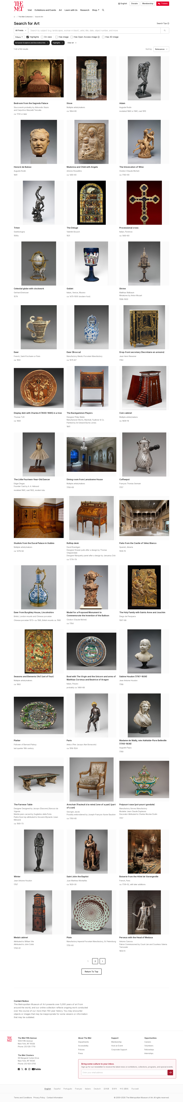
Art (60, 10)
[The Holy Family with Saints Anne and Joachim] (144, 587)
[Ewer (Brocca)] (91, 327)
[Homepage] (18, 6)
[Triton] (39, 203)
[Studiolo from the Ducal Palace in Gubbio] (39, 518)
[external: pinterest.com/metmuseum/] (26, 1069)
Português (68, 1089)
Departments (83, 1042)
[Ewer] (39, 327)
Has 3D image (111, 37)
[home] (15, 16)
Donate (134, 3)
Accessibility (83, 1046)
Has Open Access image (85, 37)
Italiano (88, 1089)
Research (84, 10)
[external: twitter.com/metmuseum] (22, 1069)
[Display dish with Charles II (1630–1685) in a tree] (39, 388)
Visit (30, 10)
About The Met (84, 1038)
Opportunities (150, 1038)
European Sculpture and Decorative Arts (30, 43)
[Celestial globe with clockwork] (39, 263)
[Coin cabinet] (144, 388)
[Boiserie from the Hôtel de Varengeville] (144, 852)
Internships (148, 1053)
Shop (94, 10)
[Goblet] (91, 263)
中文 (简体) (124, 1089)
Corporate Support (119, 1049)
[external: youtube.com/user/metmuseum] (36, 1069)
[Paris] (91, 715)
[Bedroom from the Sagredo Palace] (39, 78)
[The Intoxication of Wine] (144, 142)
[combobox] (94, 30)
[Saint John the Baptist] (91, 852)
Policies (81, 1049)
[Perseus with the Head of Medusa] (144, 912)
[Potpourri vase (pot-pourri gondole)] (144, 779)
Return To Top (91, 971)
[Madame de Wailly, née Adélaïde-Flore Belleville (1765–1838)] (144, 715)
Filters (18, 37)
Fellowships (149, 1049)
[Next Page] (103, 961)
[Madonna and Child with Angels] (91, 142)
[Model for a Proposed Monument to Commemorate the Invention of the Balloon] (91, 587)
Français (78, 1089)
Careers (147, 1042)
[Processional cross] (144, 203)
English (48, 1089)
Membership (147, 3)
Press (80, 1053)
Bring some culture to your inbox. (97, 1064)
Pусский (135, 1089)
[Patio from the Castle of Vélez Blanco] (144, 518)
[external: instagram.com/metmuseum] (29, 1069)
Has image (64, 37)
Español (57, 1089)
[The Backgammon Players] (91, 388)
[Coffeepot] (144, 454)
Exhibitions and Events (45, 10)
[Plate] (91, 912)
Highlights (34, 37)
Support (114, 1038)
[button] (98, 37)
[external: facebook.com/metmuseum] (19, 1069)
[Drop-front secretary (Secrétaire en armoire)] (144, 327)
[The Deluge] (91, 203)
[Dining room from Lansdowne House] (91, 454)
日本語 (106, 1089)
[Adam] (144, 78)
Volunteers (148, 1046)
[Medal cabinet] (39, 912)
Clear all (71, 43)
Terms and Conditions (23, 1097)
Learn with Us (71, 10)
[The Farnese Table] (39, 779)
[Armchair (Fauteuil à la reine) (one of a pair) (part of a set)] (91, 779)
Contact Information (55, 1097)
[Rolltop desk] (91, 518)
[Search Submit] (164, 30)
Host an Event (117, 1046)
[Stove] (91, 78)
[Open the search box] (103, 10)
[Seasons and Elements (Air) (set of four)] (39, 651)
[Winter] (39, 852)
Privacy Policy (39, 1097)
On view (48, 37)
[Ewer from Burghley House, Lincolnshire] (39, 587)
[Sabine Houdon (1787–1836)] (144, 651)
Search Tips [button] (162, 23)
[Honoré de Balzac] (39, 142)
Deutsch (97, 1089)
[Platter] (39, 715)
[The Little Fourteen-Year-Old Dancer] (39, 454)
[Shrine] (144, 263)
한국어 (114, 1089)
